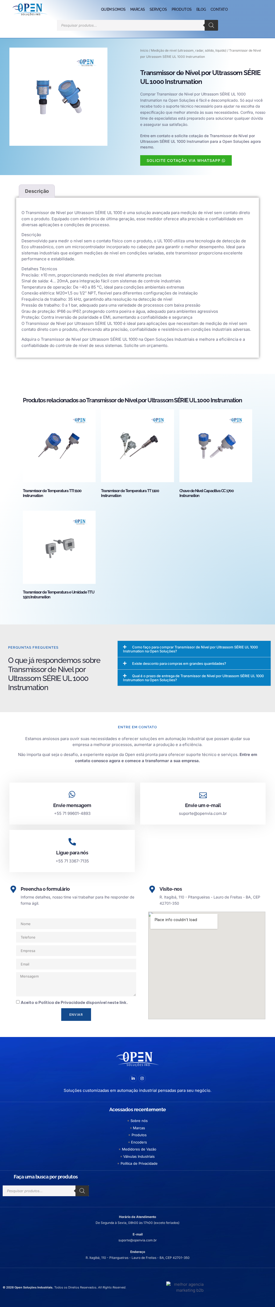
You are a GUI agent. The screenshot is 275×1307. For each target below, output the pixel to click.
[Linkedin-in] (133, 1078)
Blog (201, 9)
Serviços (158, 9)
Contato (219, 9)
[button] (194, 649)
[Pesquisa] (211, 25)
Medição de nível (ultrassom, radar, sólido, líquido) (188, 50)
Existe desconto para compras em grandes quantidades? (179, 663)
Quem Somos (113, 9)
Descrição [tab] (37, 191)
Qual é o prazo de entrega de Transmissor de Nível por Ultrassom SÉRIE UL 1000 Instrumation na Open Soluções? (193, 678)
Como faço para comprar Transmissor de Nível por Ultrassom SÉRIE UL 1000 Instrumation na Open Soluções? (190, 649)
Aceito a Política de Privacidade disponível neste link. (74, 1002)
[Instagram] (142, 1078)
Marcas (137, 9)
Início (144, 50)
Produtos (182, 9)
